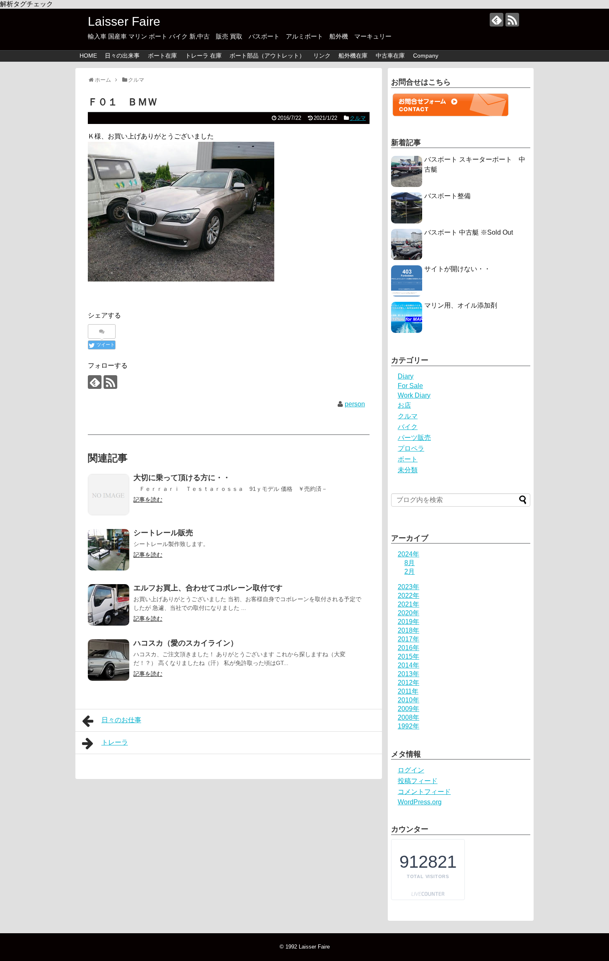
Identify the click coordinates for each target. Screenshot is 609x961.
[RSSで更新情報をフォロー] (512, 20)
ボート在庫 (162, 55)
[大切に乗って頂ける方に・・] (108, 494)
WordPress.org (420, 802)
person (355, 404)
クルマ (358, 118)
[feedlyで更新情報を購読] (496, 20)
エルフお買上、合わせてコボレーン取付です (208, 588)
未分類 (408, 469)
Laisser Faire (144, 21)
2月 (409, 571)
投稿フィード (417, 780)
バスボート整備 (447, 195)
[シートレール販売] (108, 549)
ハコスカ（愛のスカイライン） (185, 643)
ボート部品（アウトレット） (267, 55)
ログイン (411, 770)
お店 (404, 405)
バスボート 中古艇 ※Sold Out (468, 232)
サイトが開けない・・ (457, 268)
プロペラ (411, 448)
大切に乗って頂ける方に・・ (181, 477)
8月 (409, 562)
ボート (408, 459)
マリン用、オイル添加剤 (460, 305)
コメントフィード (424, 791)
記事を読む (147, 499)
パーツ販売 (414, 437)
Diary (405, 376)
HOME (88, 55)
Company (425, 55)
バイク (408, 426)
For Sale (410, 385)
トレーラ (115, 742)
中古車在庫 (390, 55)
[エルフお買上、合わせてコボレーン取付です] (108, 605)
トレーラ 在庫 (203, 55)
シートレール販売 (163, 533)
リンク (322, 55)
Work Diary (414, 395)
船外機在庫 (352, 55)
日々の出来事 (122, 55)
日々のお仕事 (121, 719)
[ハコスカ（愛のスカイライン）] (108, 660)
